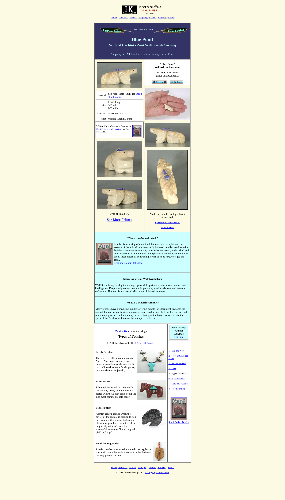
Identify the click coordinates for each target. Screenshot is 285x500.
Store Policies (167, 227)
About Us (123, 17)
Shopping (143, 17)
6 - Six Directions (176, 378)
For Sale (178, 336)
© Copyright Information (144, 343)
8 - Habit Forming (176, 388)
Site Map (162, 17)
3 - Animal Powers (177, 363)
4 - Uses (172, 368)
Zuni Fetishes (122, 331)
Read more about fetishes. (128, 262)
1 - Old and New (176, 350)
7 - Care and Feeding (178, 383)
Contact (152, 17)
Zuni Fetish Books (179, 422)
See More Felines (119, 220)
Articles (133, 17)
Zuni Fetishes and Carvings (109, 129)
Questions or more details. (167, 222)
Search (171, 17)
